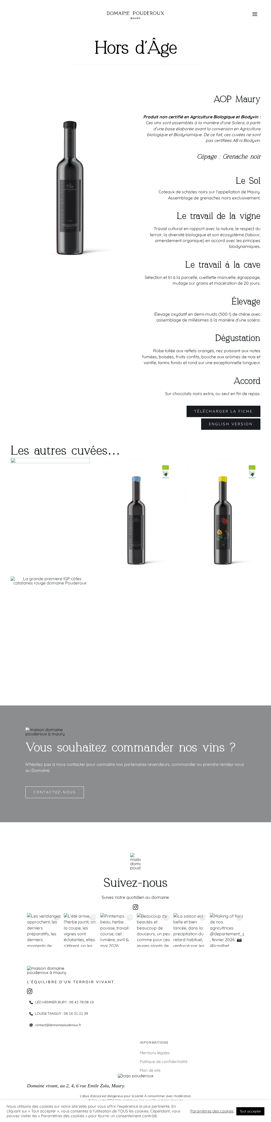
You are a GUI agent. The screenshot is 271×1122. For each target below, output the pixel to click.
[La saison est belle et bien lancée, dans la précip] (190, 930)
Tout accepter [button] (250, 1111)
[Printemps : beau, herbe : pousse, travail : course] (117, 930)
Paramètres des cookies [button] (212, 1111)
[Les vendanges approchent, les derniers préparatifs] (44, 930)
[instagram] (135, 907)
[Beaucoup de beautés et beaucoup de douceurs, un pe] (154, 930)
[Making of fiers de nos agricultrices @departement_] (227, 930)
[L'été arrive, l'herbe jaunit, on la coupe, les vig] (81, 930)
